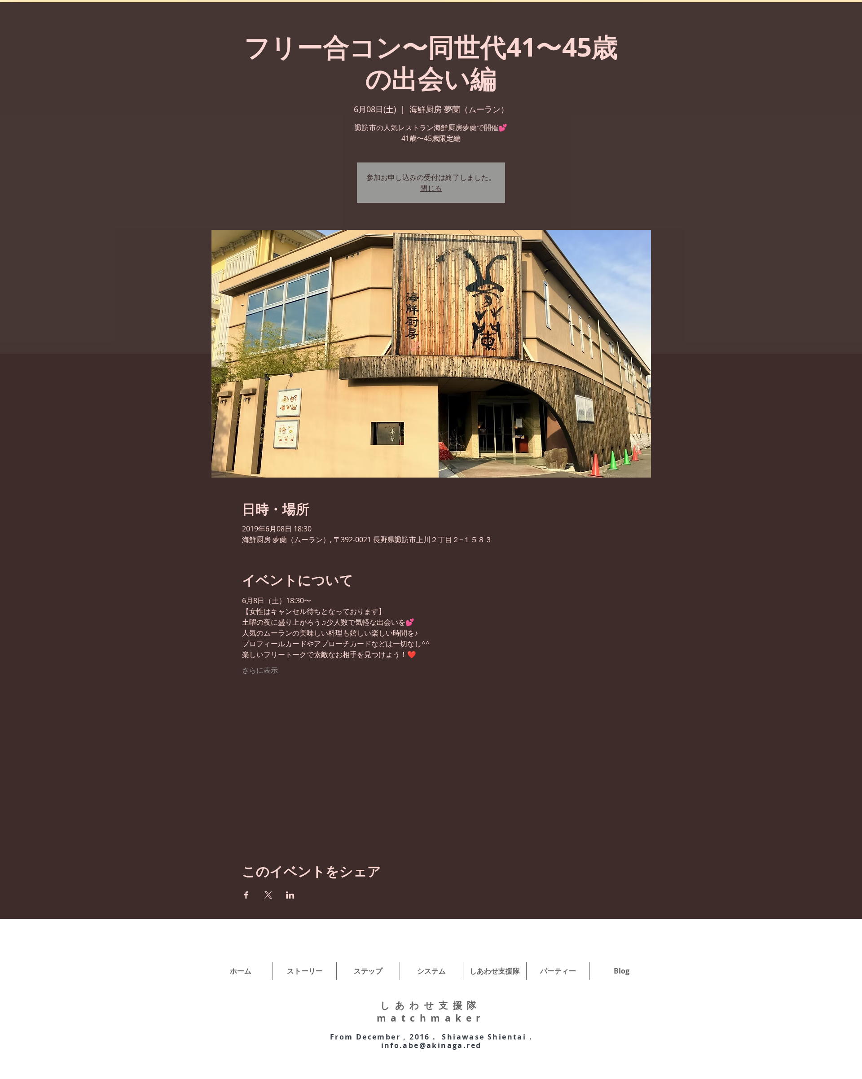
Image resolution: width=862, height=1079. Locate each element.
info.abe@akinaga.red (431, 1045)
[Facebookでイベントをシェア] (246, 895)
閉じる (431, 188)
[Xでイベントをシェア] (268, 895)
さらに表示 (260, 670)
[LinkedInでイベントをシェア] (290, 895)
